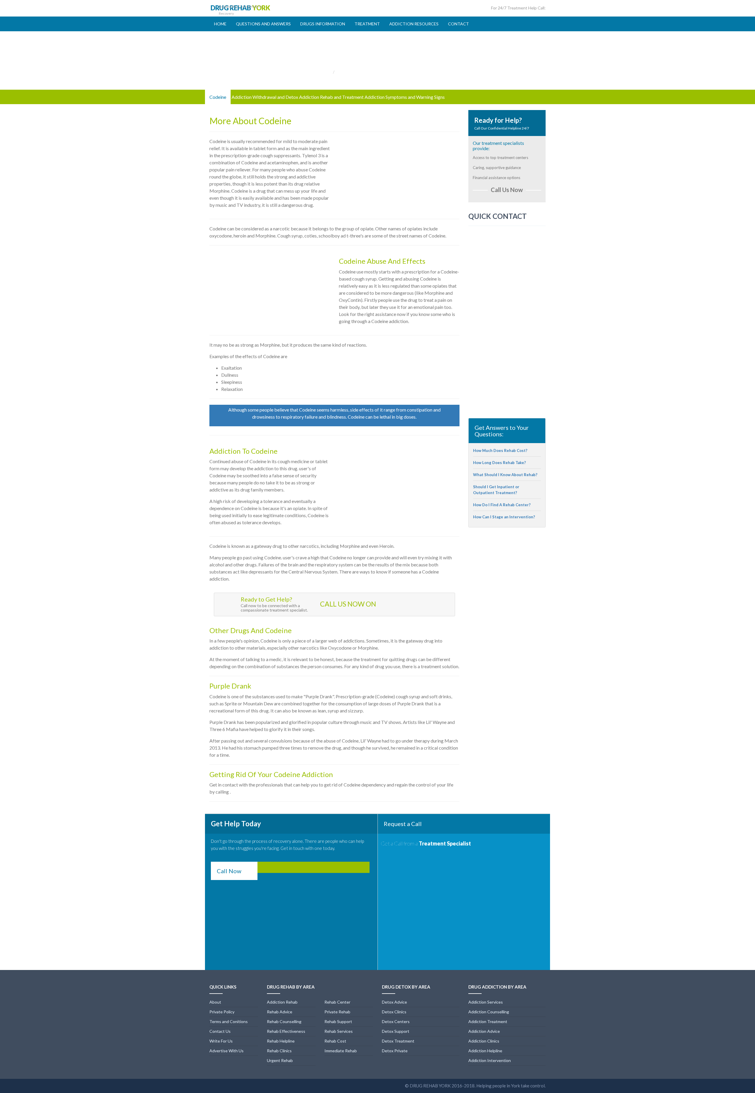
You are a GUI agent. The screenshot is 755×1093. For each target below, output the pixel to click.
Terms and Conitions (228, 1021)
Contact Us (220, 1031)
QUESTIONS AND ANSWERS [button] (263, 23)
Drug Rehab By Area (291, 986)
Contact (458, 23)
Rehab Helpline (281, 1040)
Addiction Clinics (483, 1040)
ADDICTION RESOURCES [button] (414, 23)
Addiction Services (485, 1001)
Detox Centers (396, 1021)
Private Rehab (337, 1011)
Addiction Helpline (485, 1050)
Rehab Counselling (284, 1021)
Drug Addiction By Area (497, 986)
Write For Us (221, 1040)
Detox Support (395, 1031)
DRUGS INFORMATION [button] (322, 23)
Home (220, 23)
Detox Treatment (398, 1040)
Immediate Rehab (340, 1050)
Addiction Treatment (487, 1021)
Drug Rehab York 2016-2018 (442, 1085)
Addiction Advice (484, 1031)
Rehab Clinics (279, 1050)
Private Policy (221, 1011)
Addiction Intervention (489, 1060)
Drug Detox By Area (406, 986)
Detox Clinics (394, 1011)
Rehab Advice (279, 1011)
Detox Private (395, 1050)
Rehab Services (338, 1031)
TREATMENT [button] (367, 23)
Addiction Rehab (282, 1001)
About (215, 1001)
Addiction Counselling (488, 1011)
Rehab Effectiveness (286, 1031)
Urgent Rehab (280, 1060)
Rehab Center (337, 1001)
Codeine (217, 97)
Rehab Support (338, 1021)
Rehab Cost (335, 1040)
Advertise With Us (226, 1050)
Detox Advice (394, 1001)
